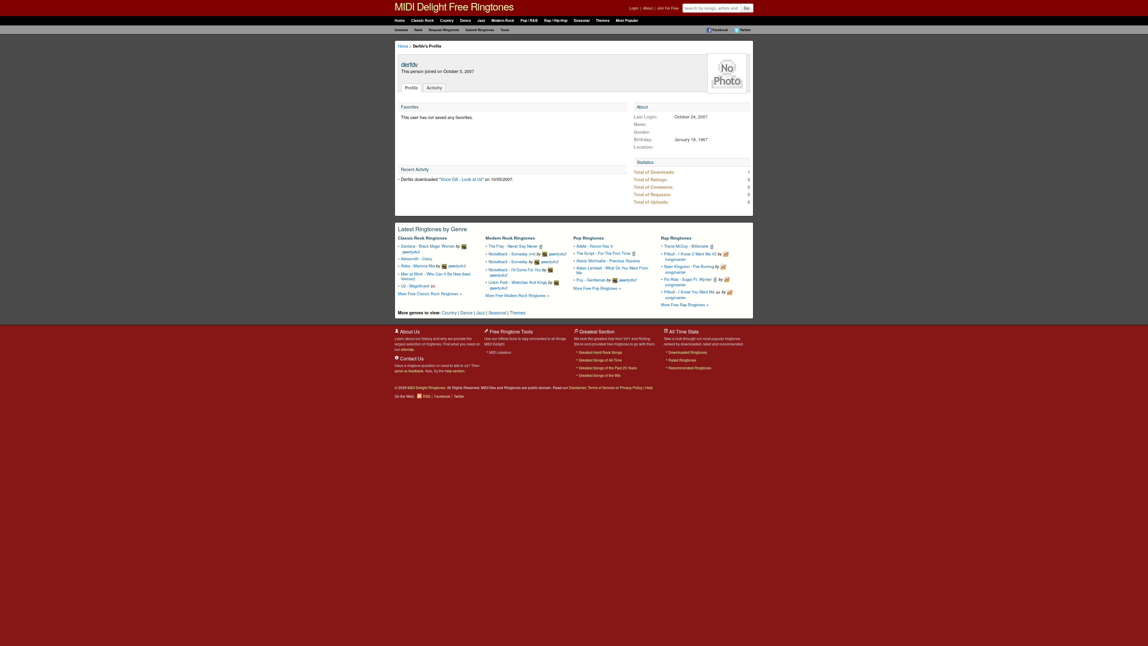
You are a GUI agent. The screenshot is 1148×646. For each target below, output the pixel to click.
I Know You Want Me (697, 292)
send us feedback (409, 370)
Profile (411, 88)
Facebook (720, 30)
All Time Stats (683, 331)
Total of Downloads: (654, 172)
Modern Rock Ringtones (510, 238)
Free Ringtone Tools (510, 331)
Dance (465, 20)
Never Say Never (523, 246)
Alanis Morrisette (591, 260)
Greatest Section (596, 331)
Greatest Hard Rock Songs (600, 352)
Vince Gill (449, 179)
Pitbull (669, 254)
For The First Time (614, 253)
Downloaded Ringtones (687, 352)
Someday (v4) (523, 254)
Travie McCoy (676, 246)
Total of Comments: (654, 187)
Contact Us (411, 358)
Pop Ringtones (588, 238)
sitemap (407, 349)
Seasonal (582, 20)
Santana (408, 246)
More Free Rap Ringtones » (685, 305)
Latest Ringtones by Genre (432, 229)
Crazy (427, 258)
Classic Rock (422, 20)
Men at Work (412, 274)
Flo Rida (671, 279)
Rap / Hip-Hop (555, 20)
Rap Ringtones (676, 238)
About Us (409, 331)
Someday (519, 261)
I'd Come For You (526, 269)
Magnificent (419, 286)
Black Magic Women (437, 246)
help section (455, 370)
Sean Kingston (676, 266)
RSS (426, 396)
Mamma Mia (424, 266)
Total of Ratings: (651, 179)
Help (649, 387)
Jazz (481, 20)
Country (447, 20)
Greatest (401, 30)
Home (400, 20)
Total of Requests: (652, 194)
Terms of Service (601, 387)
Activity (434, 88)
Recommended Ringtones (689, 367)
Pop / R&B (529, 20)
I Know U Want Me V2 (697, 254)
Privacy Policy (631, 387)
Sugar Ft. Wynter (697, 279)
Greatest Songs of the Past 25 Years (608, 367)
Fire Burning (703, 266)
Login (634, 7)
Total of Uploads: (651, 202)
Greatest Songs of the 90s (600, 375)
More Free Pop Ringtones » (597, 288)
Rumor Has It (601, 246)
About (648, 7)
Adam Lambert (589, 268)
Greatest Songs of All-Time (600, 359)
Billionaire (700, 246)
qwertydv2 (456, 266)
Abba (405, 266)
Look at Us (472, 179)
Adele (581, 246)
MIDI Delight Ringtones (426, 387)
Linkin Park (498, 282)
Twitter (745, 30)
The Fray (496, 246)
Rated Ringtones (682, 359)
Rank (418, 30)
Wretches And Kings (529, 282)
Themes (603, 20)
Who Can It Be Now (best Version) (436, 276)
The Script (585, 253)
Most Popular (627, 20)
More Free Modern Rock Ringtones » (517, 295)
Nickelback (498, 254)
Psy (579, 280)
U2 (403, 286)
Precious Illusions (624, 260)
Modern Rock (502, 20)
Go (746, 8)
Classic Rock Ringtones (422, 238)
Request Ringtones (444, 30)
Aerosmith (410, 258)
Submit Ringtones (479, 30)
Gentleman (596, 280)
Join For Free (668, 7)
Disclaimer (577, 387)
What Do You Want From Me (612, 270)
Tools (504, 30)
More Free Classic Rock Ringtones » (430, 294)
